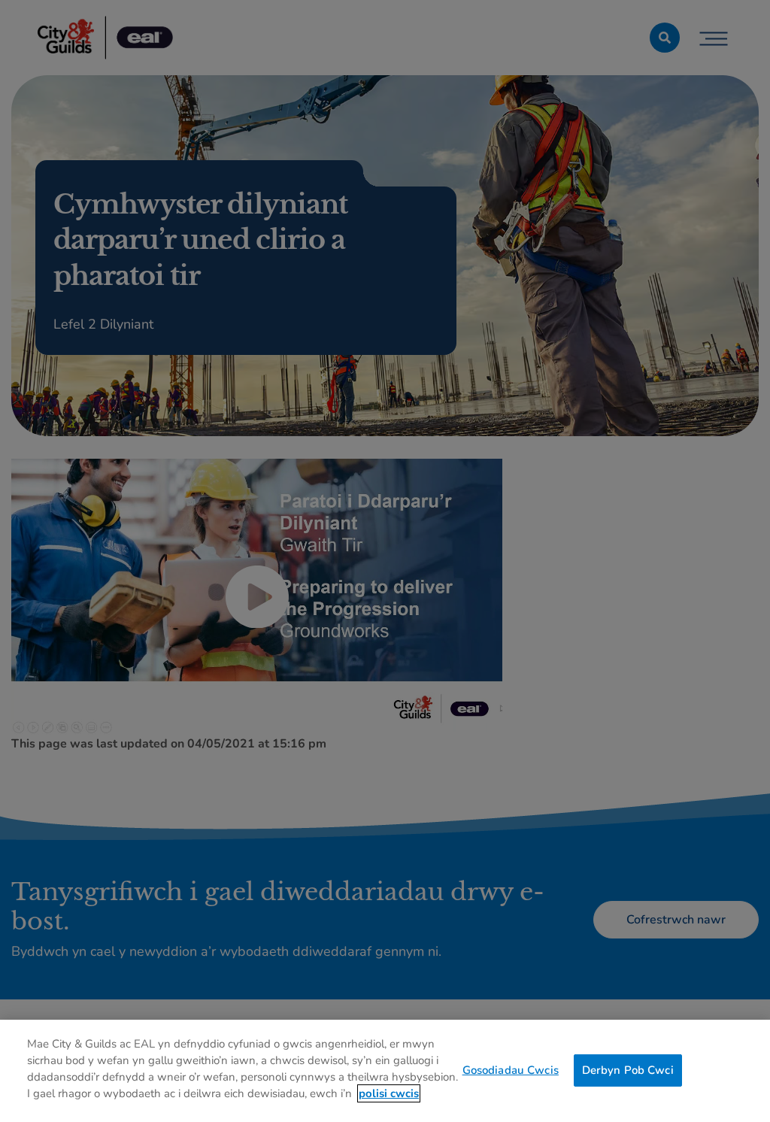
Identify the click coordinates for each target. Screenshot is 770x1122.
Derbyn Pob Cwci (628, 1069)
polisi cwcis (389, 1093)
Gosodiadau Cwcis (510, 1069)
